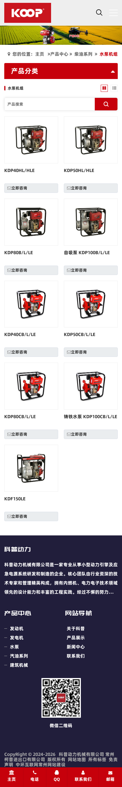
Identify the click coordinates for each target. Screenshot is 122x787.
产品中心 (59, 54)
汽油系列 (19, 656)
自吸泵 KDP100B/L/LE (87, 252)
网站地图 (77, 759)
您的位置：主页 (28, 54)
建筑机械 (19, 665)
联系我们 (76, 656)
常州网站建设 (52, 764)
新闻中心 (76, 647)
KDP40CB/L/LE (20, 334)
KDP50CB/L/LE (79, 334)
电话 (34, 779)
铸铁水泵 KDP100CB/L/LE (90, 416)
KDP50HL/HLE (79, 170)
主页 (11, 779)
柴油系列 (83, 54)
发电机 (17, 637)
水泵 (14, 647)
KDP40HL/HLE (19, 170)
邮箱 (110, 779)
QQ (57, 779)
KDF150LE (15, 498)
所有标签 (97, 759)
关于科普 (76, 628)
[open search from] (99, 12)
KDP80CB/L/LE (20, 416)
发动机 (17, 628)
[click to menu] (113, 12)
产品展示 (76, 637)
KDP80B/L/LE (18, 252)
